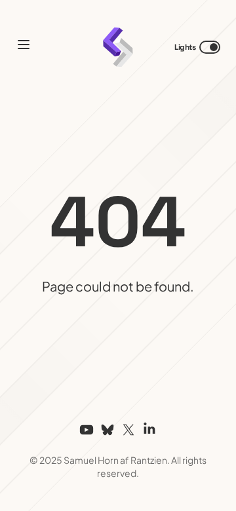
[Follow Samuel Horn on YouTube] (86, 430)
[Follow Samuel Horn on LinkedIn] (149, 430)
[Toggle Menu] (23, 44)
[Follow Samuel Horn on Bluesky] (107, 430)
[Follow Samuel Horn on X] (128, 430)
